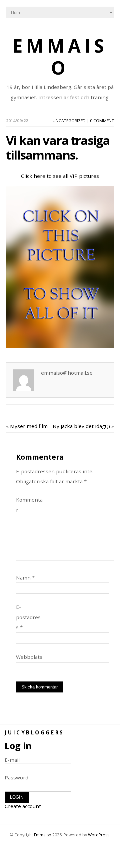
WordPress (98, 835)
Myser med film (29, 426)
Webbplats (29, 656)
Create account (23, 806)
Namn (25, 577)
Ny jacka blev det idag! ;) (81, 426)
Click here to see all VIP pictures (60, 176)
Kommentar (29, 504)
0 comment (102, 121)
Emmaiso (60, 57)
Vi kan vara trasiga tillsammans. (58, 147)
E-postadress (28, 617)
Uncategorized (69, 121)
